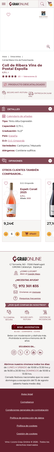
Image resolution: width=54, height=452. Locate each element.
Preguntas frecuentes (30, 299)
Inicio (4, 57)
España (13, 136)
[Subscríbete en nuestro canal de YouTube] (33, 352)
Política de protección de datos (27, 418)
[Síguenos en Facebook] (27, 352)
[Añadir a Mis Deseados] (6, 183)
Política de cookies (27, 426)
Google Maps (34, 274)
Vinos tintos (15, 57)
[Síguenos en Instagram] (13, 352)
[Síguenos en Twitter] (20, 352)
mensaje (36, 292)
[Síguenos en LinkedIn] (40, 352)
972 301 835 (29, 286)
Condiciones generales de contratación (27, 410)
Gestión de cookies (27, 434)
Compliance (27, 402)
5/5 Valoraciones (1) (27, 76)
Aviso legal (27, 394)
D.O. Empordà (16, 141)
